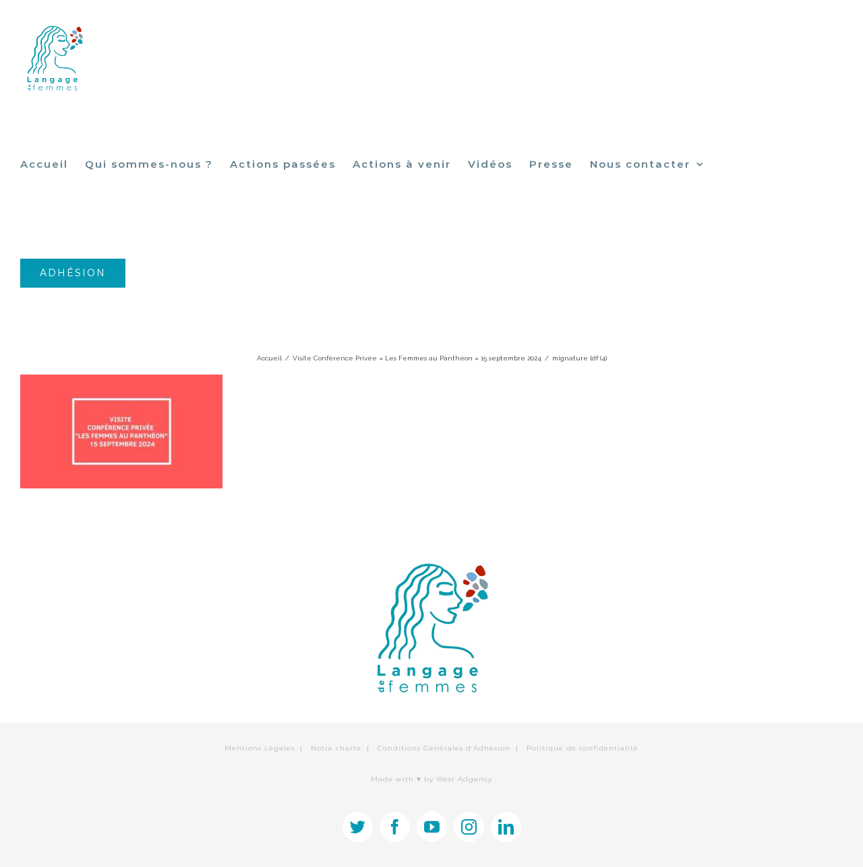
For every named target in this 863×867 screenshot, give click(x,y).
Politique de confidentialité (582, 748)
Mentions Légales (260, 748)
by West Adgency (458, 779)
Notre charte (336, 748)
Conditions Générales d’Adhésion (444, 748)
